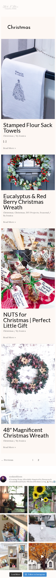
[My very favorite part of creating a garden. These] (42, 499)
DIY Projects (32, 212)
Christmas (8, 136)
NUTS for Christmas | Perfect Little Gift (27, 320)
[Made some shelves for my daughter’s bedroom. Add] (13, 528)
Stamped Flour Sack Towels (27, 128)
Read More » (9, 147)
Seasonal (44, 212)
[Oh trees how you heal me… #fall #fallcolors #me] (42, 556)
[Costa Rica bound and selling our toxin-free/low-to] (13, 499)
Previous (7, 460)
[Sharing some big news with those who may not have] (13, 556)
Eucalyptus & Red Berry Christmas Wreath (24, 201)
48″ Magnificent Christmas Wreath (26, 433)
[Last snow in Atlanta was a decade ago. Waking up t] (42, 528)
